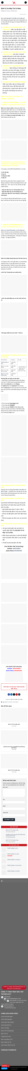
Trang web (5, 812)
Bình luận (5, 787)
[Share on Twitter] (11, 694)
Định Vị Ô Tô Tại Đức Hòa (12, 840)
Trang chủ (8, 699)
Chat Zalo (4, 1068)
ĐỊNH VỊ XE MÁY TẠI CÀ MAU (11, 702)
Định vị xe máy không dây (8, 230)
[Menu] (2, 2)
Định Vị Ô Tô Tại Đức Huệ (12, 830)
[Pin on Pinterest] (16, 694)
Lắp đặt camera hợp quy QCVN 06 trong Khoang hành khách (15, 835)
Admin (15, 10)
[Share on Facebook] (9, 694)
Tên (4, 799)
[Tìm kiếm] (25, 2)
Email (4, 806)
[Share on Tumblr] (19, 694)
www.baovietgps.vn (9, 1006)
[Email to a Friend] (14, 694)
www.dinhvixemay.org (10, 1007)
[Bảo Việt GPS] (14, 2)
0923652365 (4, 1065)
